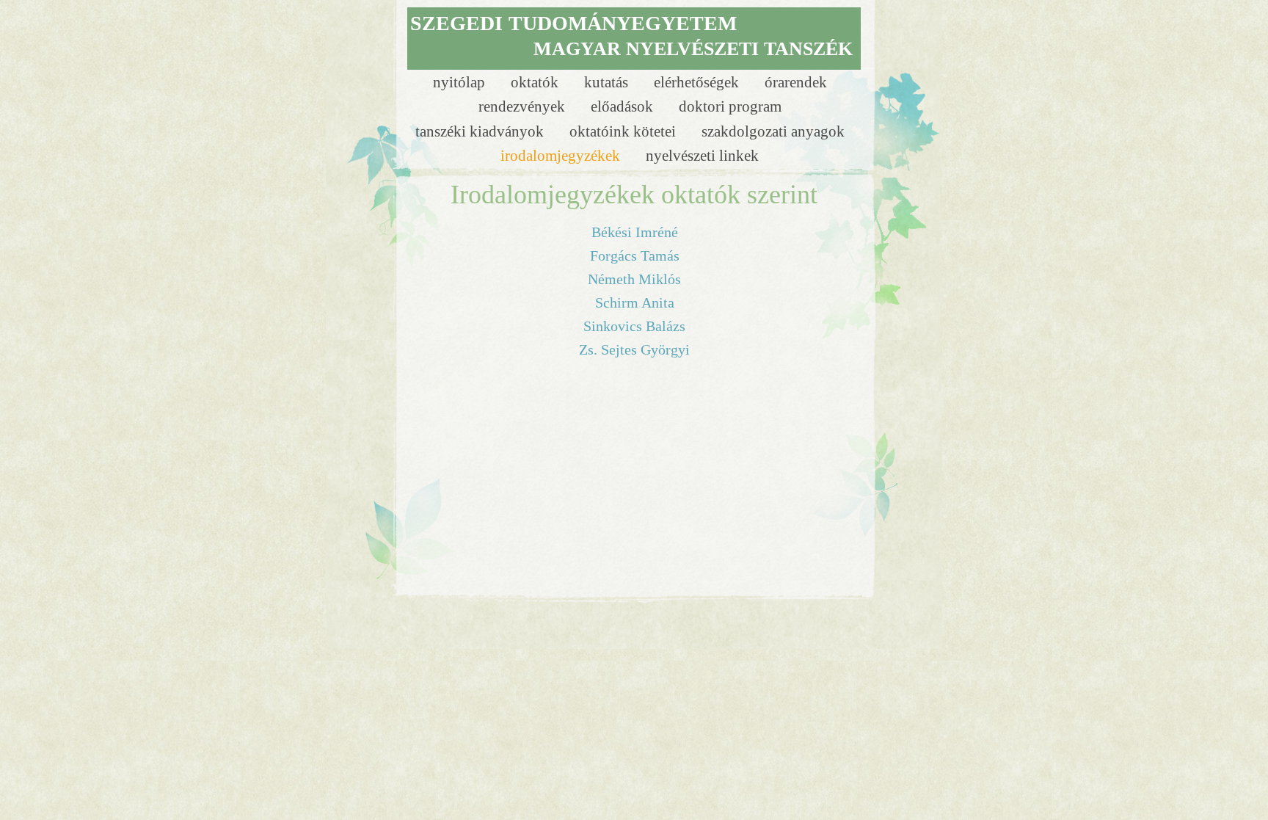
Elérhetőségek (698, 81)
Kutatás (608, 81)
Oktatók (536, 81)
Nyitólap (461, 81)
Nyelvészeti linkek (702, 155)
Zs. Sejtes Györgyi (634, 349)
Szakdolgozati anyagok (773, 131)
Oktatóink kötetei (624, 131)
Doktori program (730, 106)
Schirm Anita (634, 302)
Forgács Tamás (634, 255)
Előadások (624, 106)
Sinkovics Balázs (634, 326)
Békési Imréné (634, 232)
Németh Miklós (634, 279)
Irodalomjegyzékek (562, 155)
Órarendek (796, 81)
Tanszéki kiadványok (481, 131)
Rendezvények (523, 106)
